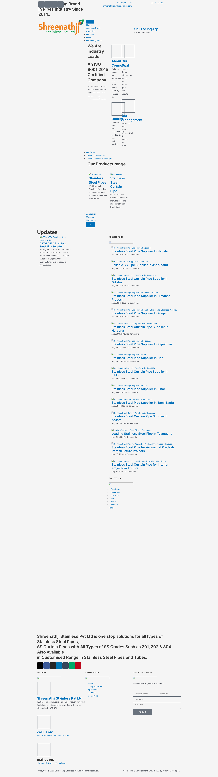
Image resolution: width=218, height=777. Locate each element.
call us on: (45, 732)
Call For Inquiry (146, 29)
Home (89, 25)
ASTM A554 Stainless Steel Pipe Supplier (53, 245)
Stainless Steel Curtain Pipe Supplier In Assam (140, 418)
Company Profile (93, 28)
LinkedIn (115, 495)
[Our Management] (128, 106)
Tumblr (114, 498)
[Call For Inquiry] (137, 22)
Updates (90, 217)
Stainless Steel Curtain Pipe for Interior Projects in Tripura (140, 466)
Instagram (115, 492)
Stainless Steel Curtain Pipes (99, 158)
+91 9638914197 (61, 735)
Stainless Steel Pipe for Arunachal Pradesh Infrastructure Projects (143, 449)
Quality (89, 37)
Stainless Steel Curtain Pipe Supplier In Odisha (140, 280)
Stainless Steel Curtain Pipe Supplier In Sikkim (140, 373)
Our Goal (90, 34)
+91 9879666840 (44, 735)
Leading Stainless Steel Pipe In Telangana (142, 433)
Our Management (94, 40)
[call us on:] (43, 722)
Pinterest (113, 508)
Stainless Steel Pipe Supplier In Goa (137, 358)
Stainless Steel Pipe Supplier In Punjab (140, 313)
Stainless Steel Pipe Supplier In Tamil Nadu (143, 402)
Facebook (115, 489)
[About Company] (118, 51)
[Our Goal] (128, 51)
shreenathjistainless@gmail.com (51, 763)
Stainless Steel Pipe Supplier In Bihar (138, 389)
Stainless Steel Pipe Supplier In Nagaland (141, 251)
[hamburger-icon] (90, 22)
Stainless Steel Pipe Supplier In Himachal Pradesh (141, 297)
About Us (90, 31)
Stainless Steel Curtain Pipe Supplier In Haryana (140, 328)
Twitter (112, 501)
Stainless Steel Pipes (95, 155)
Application (91, 214)
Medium (114, 504)
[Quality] (118, 109)
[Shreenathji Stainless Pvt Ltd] (43, 688)
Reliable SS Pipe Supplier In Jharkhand (140, 265)
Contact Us (91, 220)
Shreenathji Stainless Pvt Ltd (59, 698)
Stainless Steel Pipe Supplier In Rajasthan (142, 344)
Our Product (91, 152)
